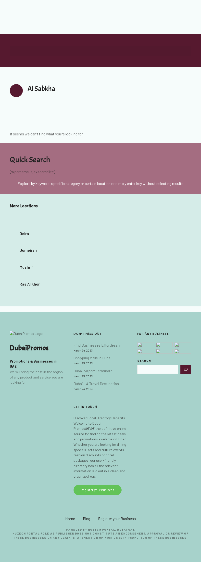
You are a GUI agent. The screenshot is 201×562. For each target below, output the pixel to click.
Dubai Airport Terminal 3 (93, 370)
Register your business (97, 490)
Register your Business (117, 518)
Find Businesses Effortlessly (97, 345)
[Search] (185, 369)
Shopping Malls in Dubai (93, 357)
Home (70, 518)
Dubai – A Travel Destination (96, 383)
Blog (86, 518)
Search (144, 360)
